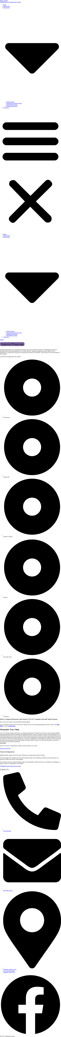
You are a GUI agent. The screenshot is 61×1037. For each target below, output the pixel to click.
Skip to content (4, 0)
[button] (30, 171)
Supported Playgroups (11, 104)
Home (4, 4)
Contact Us (6, 107)
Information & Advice (11, 106)
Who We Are (6, 6)
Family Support (10, 102)
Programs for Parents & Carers (14, 103)
